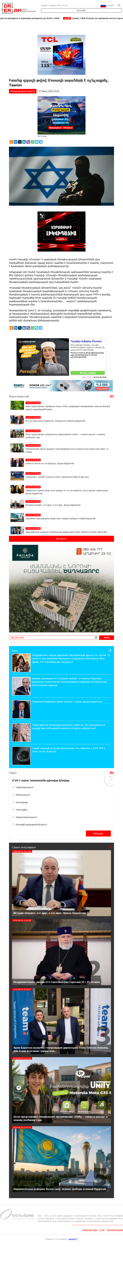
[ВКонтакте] (15, 142)
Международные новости (22, 91)
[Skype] (36, 142)
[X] (20, 142)
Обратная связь (89, 1230)
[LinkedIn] (24, 142)
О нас (102, 1230)
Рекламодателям (115, 1230)
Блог (15, 650)
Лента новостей (19, 396)
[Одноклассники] (11, 142)
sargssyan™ (73, 1239)
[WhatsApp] (32, 142)
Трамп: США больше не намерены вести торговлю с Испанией (49, 18)
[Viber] (28, 142)
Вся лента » (61, 538)
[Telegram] (41, 142)
